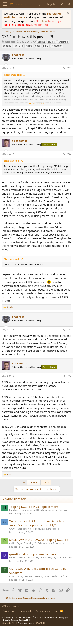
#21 (69, 67)
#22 (69, 153)
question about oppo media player (33, 554)
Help (55, 611)
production (56, 45)
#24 (69, 376)
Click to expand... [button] (37, 103)
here (45, 21)
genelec (7, 45)
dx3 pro (51, 41)
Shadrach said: (11, 160)
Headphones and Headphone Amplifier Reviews (43, 510)
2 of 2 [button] (46, 482)
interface (18, 45)
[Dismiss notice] (67, 13)
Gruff (11, 528)
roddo (12, 543)
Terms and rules (24, 611)
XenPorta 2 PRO (9, 623)
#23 (69, 329)
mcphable (10, 41)
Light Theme (12, 606)
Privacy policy (43, 611)
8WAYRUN (40, 623)
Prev (35, 482)
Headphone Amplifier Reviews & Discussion (37, 528)
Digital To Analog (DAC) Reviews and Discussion (40, 543)
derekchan (14, 557)
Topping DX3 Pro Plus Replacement (33, 507)
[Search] (68, 4)
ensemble (63, 41)
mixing (29, 45)
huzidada (13, 510)
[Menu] (5, 4)
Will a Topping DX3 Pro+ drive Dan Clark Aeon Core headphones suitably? (36, 523)
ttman (12, 576)
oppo (37, 45)
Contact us (8, 611)
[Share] (63, 68)
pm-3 (45, 45)
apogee (41, 41)
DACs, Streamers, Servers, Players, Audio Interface (46, 557)
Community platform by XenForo (30, 617)
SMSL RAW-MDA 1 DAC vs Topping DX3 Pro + (40, 540)
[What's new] (61, 4)
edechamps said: (13, 74)
